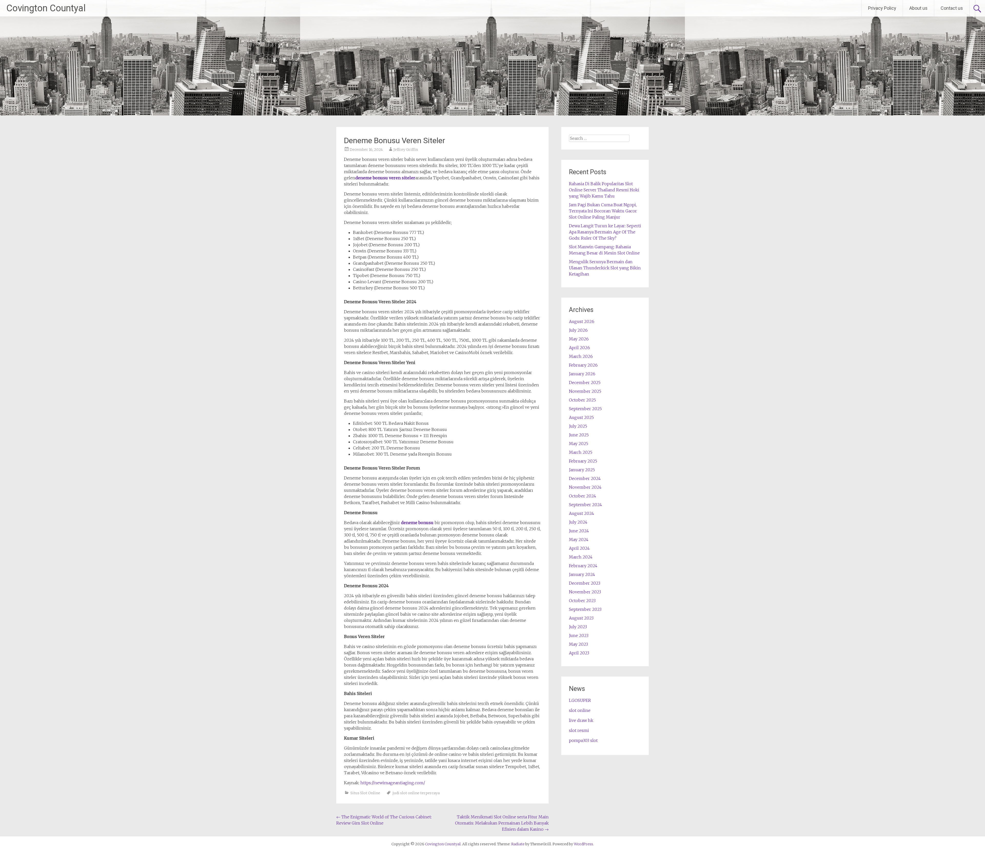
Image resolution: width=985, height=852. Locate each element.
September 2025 (585, 408)
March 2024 (581, 557)
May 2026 (579, 338)
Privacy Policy (882, 8)
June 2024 (579, 530)
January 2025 (582, 469)
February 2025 (583, 461)
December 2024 (585, 478)
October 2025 (582, 400)
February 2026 (583, 365)
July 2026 (578, 330)
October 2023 (582, 600)
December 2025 (584, 382)
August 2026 (581, 321)
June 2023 (578, 635)
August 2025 (581, 417)
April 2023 (579, 652)
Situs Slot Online (365, 793)
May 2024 (578, 539)
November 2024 (585, 487)
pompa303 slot (583, 740)
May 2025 (578, 443)
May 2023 (578, 644)
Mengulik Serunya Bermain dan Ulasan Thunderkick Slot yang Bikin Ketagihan (605, 268)
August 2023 (581, 618)
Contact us (952, 8)
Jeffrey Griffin (405, 149)
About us (918, 8)
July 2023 (578, 626)
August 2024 (581, 513)
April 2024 (579, 548)
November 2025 (585, 391)
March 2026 (581, 356)
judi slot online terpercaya (416, 793)
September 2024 (585, 504)
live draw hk (581, 720)
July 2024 (578, 522)
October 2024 (582, 495)
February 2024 (583, 565)
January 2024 (582, 574)
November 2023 (585, 591)
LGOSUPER (580, 700)
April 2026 (579, 347)
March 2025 (580, 452)
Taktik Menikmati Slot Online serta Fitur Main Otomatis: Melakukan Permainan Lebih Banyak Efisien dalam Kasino (502, 823)
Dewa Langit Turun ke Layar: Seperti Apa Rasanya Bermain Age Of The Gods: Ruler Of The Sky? (605, 232)
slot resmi (579, 730)
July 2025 (578, 426)
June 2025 (579, 434)
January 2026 (582, 373)
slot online (579, 710)
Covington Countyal (46, 8)
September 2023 (585, 609)
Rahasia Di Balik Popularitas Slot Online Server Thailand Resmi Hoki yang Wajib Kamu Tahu (604, 190)
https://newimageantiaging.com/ (392, 782)
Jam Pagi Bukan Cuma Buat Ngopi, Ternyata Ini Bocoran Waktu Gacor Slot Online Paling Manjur (603, 211)
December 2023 (584, 583)
